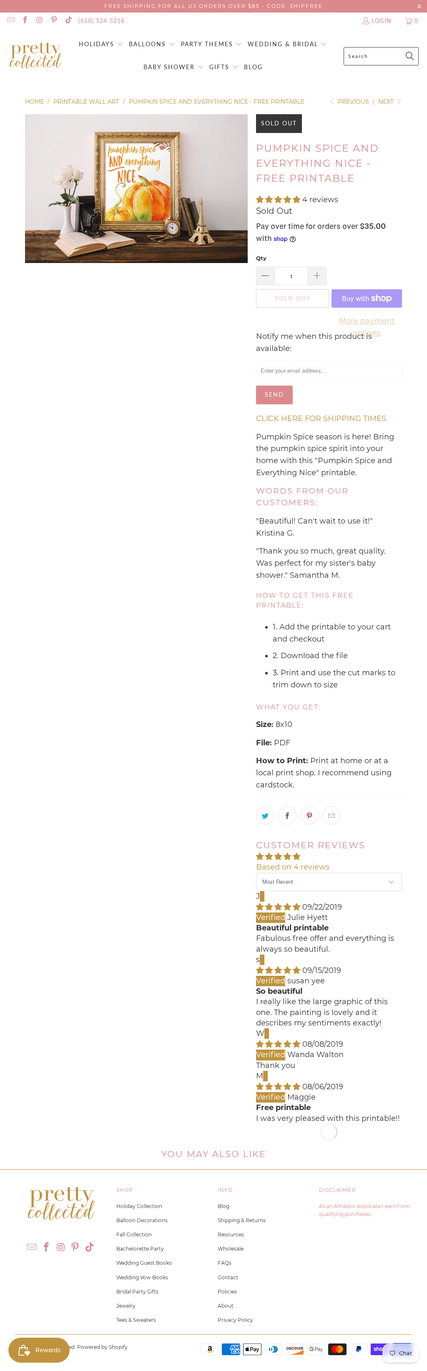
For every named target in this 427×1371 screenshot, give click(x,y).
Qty (261, 258)
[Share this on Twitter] (265, 815)
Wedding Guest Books (144, 1263)
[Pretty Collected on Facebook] (25, 20)
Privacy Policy (235, 1320)
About (226, 1306)
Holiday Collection (139, 1206)
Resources (231, 1234)
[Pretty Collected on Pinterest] (54, 20)
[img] (278, 907)
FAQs (224, 1263)
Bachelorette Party (140, 1249)
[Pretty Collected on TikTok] (68, 20)
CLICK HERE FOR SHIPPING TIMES (321, 418)
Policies (227, 1291)
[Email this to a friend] (331, 815)
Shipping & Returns (242, 1220)
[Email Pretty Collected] (10, 20)
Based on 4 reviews (292, 867)
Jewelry (126, 1306)
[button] (101, 44)
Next (386, 101)
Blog (223, 1206)
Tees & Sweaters (136, 1320)
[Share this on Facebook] (287, 815)
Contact (228, 1277)
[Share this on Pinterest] (309, 815)
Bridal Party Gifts (137, 1291)
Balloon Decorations (142, 1220)
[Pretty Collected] (35, 56)
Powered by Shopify (102, 1347)
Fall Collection (134, 1234)
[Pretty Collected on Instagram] (39, 20)
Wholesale (231, 1249)
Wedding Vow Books (142, 1277)
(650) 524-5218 (101, 20)
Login (382, 20)
